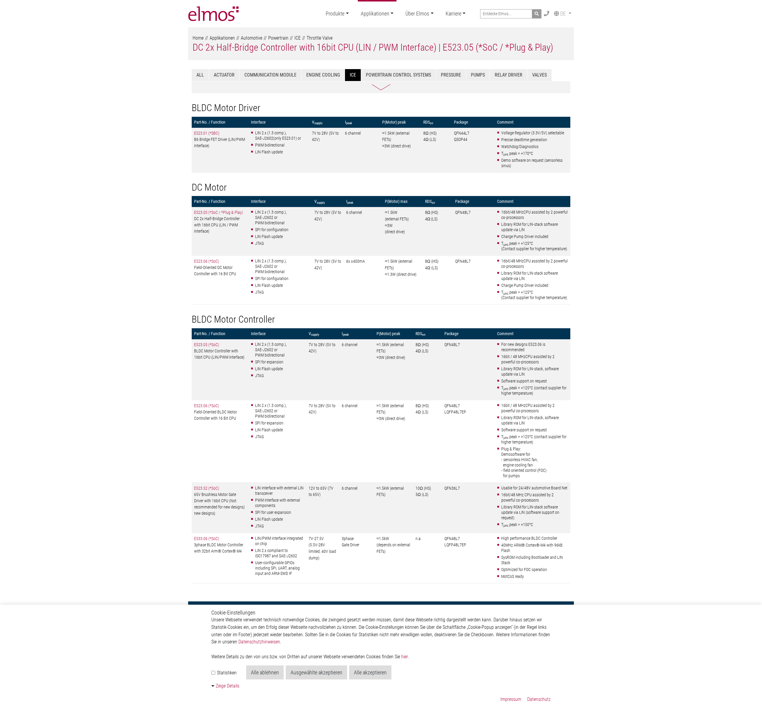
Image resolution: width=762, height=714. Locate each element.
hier (404, 656)
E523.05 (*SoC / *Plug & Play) (218, 212)
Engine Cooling (323, 75)
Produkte (335, 13)
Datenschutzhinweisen (259, 642)
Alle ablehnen (265, 672)
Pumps (478, 75)
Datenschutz (539, 699)
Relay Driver (508, 75)
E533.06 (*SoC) (206, 538)
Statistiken (226, 673)
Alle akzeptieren (370, 672)
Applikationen (375, 13)
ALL (200, 75)
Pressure (451, 75)
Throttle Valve (319, 38)
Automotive (251, 38)
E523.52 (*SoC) (206, 488)
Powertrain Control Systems (398, 75)
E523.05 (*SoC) (206, 344)
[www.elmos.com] (213, 13)
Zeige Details (227, 686)
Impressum (510, 699)
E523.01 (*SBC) (206, 133)
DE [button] (563, 13)
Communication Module (270, 75)
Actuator (224, 75)
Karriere (453, 13)
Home (198, 38)
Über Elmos (417, 13)
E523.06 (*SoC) (206, 261)
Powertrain (278, 38)
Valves (539, 75)
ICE (297, 38)
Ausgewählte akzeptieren (316, 672)
